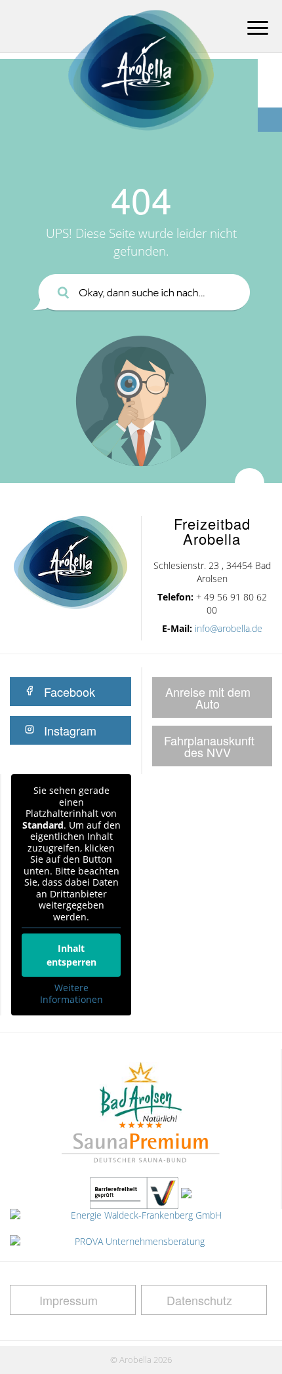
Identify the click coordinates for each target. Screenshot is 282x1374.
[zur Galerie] (270, 95)
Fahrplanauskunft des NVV (209, 746)
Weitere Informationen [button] (71, 993)
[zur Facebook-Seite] (270, 120)
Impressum (68, 1299)
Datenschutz (199, 1299)
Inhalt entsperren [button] (71, 955)
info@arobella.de (228, 628)
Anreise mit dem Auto (208, 697)
